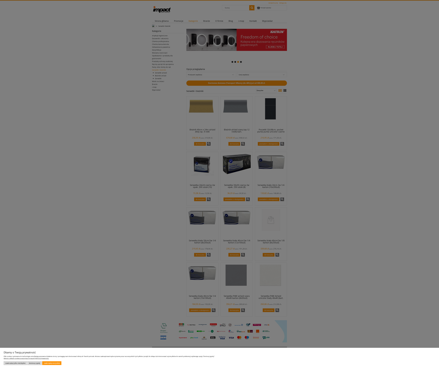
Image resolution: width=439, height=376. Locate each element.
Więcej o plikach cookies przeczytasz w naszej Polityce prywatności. (26, 358)
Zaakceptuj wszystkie (52, 363)
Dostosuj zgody (34, 363)
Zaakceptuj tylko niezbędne (15, 363)
